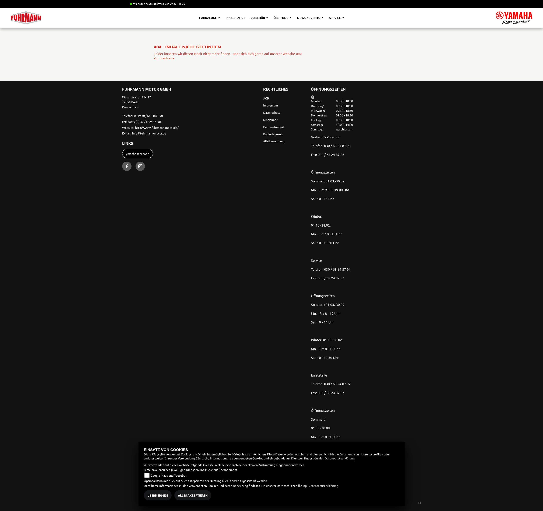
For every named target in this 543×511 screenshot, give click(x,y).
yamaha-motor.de (137, 153)
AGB (266, 98)
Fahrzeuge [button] (208, 18)
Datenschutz (271, 112)
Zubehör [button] (258, 18)
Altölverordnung (274, 141)
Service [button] (335, 18)
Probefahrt (235, 18)
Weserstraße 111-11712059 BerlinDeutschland (136, 102)
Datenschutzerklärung (340, 458)
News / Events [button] (309, 18)
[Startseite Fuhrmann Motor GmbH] (514, 17)
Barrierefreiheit (273, 127)
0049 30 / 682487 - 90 (148, 116)
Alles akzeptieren (193, 495)
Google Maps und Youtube (168, 475)
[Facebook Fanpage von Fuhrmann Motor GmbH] (127, 166)
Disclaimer (270, 120)
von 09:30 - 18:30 (175, 3)
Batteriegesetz (273, 134)
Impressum (270, 105)
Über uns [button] (281, 18)
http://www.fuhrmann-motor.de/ (156, 127)
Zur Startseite (164, 58)
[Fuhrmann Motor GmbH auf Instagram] (140, 166)
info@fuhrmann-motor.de (149, 133)
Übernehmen (157, 495)
